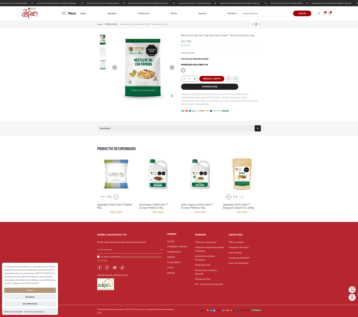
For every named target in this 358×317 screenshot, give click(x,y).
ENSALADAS (200, 97)
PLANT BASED (173, 262)
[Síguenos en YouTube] (114, 267)
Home (99, 24)
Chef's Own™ (227, 94)
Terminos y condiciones (34, 311)
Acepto (30, 290)
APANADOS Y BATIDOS (177, 246)
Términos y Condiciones (205, 242)
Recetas (202, 13)
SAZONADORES (202, 104)
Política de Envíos (203, 265)
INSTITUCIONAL (213, 97)
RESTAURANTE (187, 104)
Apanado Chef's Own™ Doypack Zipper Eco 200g (238, 206)
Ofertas (174, 13)
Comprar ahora (209, 86)
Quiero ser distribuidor (239, 263)
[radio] (102, 197)
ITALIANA (225, 97)
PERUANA (213, 101)
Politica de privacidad (13, 311)
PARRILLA (203, 101)
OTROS (244, 97)
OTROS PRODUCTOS (189, 101)
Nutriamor (232, 13)
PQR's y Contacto (236, 242)
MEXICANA (235, 97)
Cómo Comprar (235, 252)
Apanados (112, 13)
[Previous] (114, 67)
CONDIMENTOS (187, 97)
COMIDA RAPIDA (111, 24)
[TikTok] (122, 267)
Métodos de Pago (202, 279)
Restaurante (143, 13)
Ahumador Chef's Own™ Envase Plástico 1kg (154, 206)
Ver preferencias (30, 303)
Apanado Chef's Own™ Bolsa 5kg (114, 206)
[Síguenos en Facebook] (99, 267)
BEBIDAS (171, 257)
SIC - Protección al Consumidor (209, 284)
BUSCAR (302, 13)
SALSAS (171, 241)
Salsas (83, 13)
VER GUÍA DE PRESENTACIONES (195, 59)
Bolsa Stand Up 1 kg (212, 94)
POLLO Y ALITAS (226, 101)
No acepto (30, 297)
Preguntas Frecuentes (239, 247)
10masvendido (196, 94)
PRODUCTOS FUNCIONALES (246, 101)
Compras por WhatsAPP (239, 257)
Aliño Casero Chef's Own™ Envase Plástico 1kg (197, 206)
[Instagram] (107, 267)
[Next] (172, 67)
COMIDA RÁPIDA (241, 94)
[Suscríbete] (160, 249)
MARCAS (171, 273)
